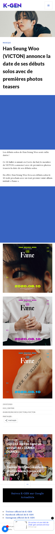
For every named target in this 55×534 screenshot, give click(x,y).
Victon (32, 412)
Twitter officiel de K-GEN (19, 511)
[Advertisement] (27, 122)
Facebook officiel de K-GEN (20, 514)
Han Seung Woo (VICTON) (15, 412)
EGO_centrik (8, 408)
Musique (7, 43)
